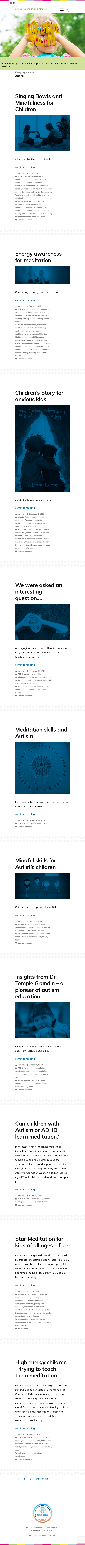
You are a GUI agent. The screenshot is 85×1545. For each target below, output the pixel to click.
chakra (33, 309)
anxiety (21, 517)
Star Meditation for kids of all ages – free (41, 1242)
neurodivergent (28, 189)
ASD (19, 934)
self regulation (21, 930)
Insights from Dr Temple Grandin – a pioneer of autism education (39, 986)
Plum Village (43, 211)
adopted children (31, 529)
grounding (19, 312)
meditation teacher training (26, 350)
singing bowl (20, 214)
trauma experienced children (37, 542)
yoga (17, 1450)
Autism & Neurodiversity (34, 176)
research (18, 315)
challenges (19, 520)
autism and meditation (27, 325)
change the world (41, 1297)
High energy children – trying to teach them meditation (41, 1369)
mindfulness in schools (24, 1310)
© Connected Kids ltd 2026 (41, 1530)
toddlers (24, 1316)
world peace (32, 683)
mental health (30, 523)
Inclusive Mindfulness (40, 346)
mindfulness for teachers (25, 186)
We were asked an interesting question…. (38, 591)
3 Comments (23, 1328)
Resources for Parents (31, 192)
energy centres (43, 309)
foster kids (27, 536)
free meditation (39, 520)
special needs (20, 322)
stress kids (24, 1325)
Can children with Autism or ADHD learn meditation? (37, 1130)
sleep (36, 1313)
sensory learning (35, 1074)
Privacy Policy (51, 1527)
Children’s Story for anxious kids (39, 396)
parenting (19, 526)
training (18, 693)
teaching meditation (37, 353)
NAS (49, 927)
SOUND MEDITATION (35, 214)
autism (26, 686)
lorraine (21, 173)
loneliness (19, 1307)
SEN (25, 315)
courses (40, 686)
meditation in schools (24, 207)
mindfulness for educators (33, 183)
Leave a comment (25, 220)
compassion (20, 1301)
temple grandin (27, 1087)
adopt (20, 529)
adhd (20, 686)
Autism (21, 176)
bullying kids (34, 1319)
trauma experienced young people (29, 545)
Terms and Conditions (34, 1527)
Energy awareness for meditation (38, 256)
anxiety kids (23, 1319)
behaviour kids (38, 1294)
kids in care (37, 536)
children (30, 677)
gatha (27, 204)
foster (42, 533)
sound (26, 195)
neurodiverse (41, 189)
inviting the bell (37, 204)
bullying (48, 1294)
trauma (18, 356)
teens (23, 683)
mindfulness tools (30, 211)
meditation (29, 312)
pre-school (28, 1313)
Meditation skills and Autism (41, 732)
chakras (35, 334)
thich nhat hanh (38, 217)
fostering (28, 520)
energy (23, 340)
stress (26, 526)
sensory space (43, 319)
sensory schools (29, 319)
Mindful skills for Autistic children (35, 863)
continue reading (25, 167)
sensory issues (34, 315)
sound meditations (37, 195)
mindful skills (20, 937)
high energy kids (24, 1453)
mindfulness (42, 523)
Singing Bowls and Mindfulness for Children (38, 103)
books (34, 517)
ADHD (20, 309)
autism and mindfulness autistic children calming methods (30, 328)
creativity (30, 1301)
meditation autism (22, 1083)
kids (49, 677)
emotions (29, 1304)
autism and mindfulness (27, 201)
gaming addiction (37, 1068)
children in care (32, 533)
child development (32, 1441)
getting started (41, 677)
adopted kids (44, 529)
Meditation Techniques (24, 179)
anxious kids (20, 533)
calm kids (41, 517)
